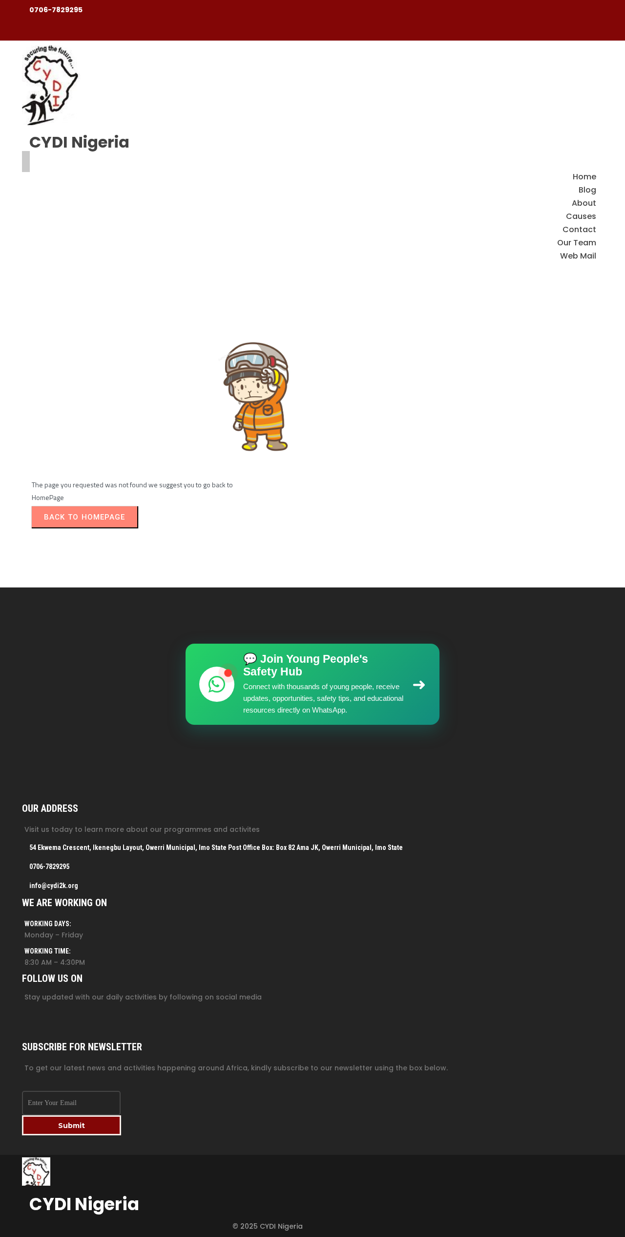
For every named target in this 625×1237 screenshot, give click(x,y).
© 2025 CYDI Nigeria (267, 1226)
